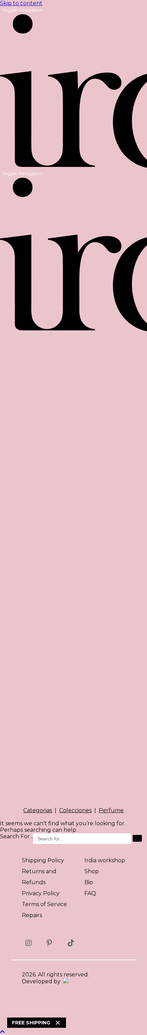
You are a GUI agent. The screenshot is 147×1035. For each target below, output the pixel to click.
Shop (91, 871)
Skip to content (21, 3)
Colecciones (75, 810)
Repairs (32, 915)
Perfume (111, 810)
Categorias (37, 810)
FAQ (90, 893)
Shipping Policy (43, 860)
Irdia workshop (104, 860)
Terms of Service (44, 904)
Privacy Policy (40, 893)
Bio (88, 882)
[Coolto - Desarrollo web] (65, 981)
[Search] (137, 838)
